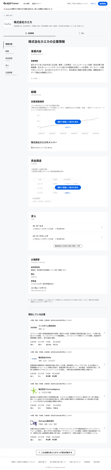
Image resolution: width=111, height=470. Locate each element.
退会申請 (97, 462)
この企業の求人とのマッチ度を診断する (56, 452)
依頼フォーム (34, 302)
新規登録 (103, 4)
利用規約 (87, 462)
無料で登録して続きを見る (68, 122)
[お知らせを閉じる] (106, 9)
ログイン (93, 3)
